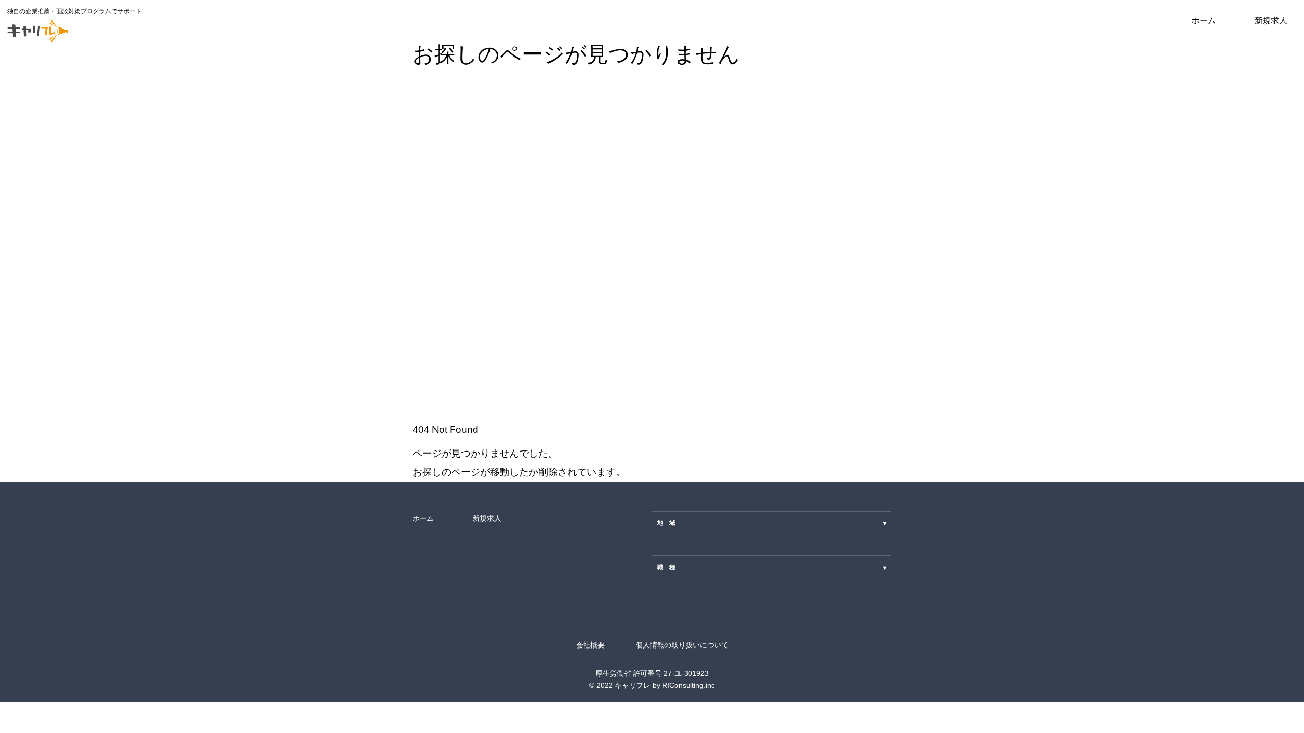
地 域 (771, 522)
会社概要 (590, 645)
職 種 (771, 567)
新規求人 (1271, 20)
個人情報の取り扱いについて (682, 645)
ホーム (1203, 20)
